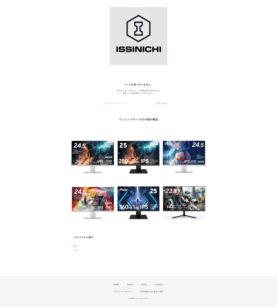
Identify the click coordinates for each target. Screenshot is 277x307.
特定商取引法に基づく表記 (152, 292)
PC (75, 246)
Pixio (76, 250)
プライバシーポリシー (123, 292)
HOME (116, 285)
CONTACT (159, 285)
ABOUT (130, 285)
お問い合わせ (161, 103)
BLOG (144, 285)
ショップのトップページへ (115, 103)
